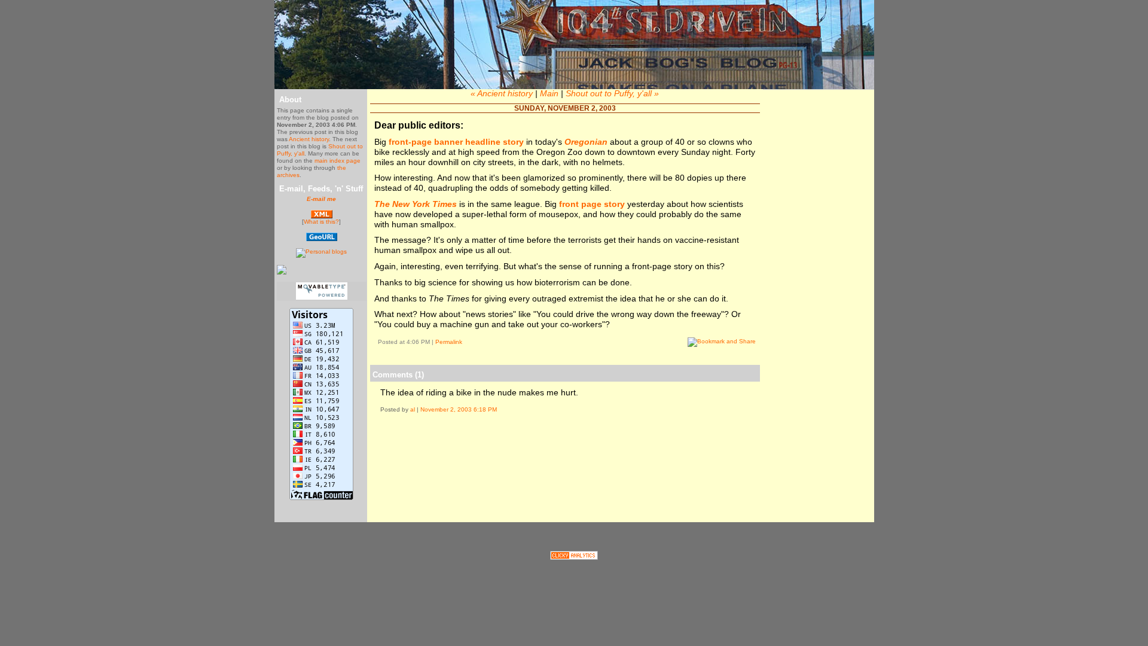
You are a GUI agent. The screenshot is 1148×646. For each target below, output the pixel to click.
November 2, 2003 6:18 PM (458, 409)
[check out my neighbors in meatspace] (321, 239)
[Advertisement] (565, 458)
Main (549, 93)
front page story (593, 204)
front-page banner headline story (456, 142)
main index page (338, 160)
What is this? (321, 221)
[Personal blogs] (321, 251)
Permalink (448, 342)
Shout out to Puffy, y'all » (612, 93)
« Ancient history (502, 93)
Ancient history (309, 139)
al (412, 409)
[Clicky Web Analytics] (574, 557)
